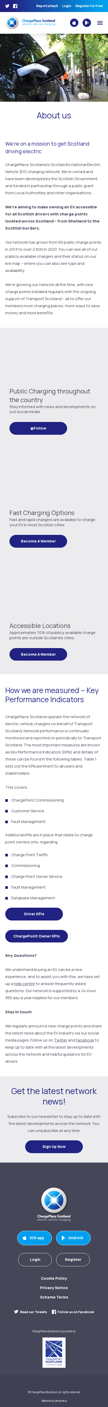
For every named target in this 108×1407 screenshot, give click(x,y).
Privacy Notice (54, 1287)
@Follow (38, 428)
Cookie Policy (54, 1278)
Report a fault (47, 6)
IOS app (37, 1237)
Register (73, 1259)
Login (66, 6)
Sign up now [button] (54, 1146)
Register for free (89, 6)
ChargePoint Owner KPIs (36, 936)
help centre (24, 983)
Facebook (85, 1040)
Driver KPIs (34, 913)
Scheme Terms (54, 1297)
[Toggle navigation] (100, 23)
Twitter (60, 1040)
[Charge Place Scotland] (30, 22)
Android (75, 1237)
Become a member (38, 541)
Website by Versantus (54, 1401)
